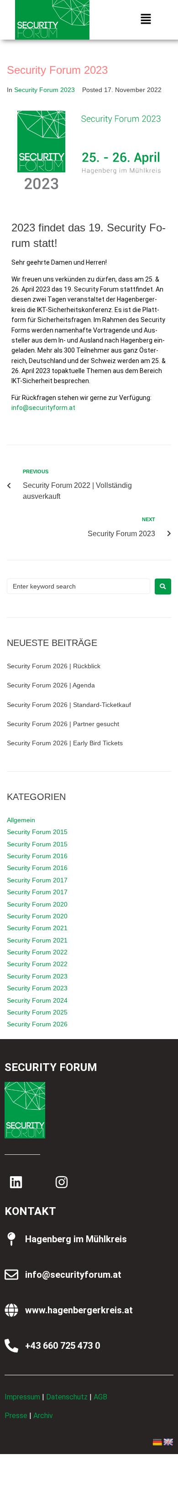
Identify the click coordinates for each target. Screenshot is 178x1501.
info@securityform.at (43, 407)
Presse (16, 1415)
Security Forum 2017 (37, 880)
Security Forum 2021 (37, 928)
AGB (100, 1397)
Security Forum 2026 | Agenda (51, 685)
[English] (168, 1442)
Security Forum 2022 (37, 952)
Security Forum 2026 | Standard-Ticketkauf (69, 704)
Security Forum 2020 (37, 904)
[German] (157, 1442)
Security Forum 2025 (37, 1012)
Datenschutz (67, 1397)
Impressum (22, 1397)
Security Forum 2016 (37, 856)
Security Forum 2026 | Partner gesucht (63, 723)
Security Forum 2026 (37, 1024)
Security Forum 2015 (37, 831)
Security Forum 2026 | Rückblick (53, 666)
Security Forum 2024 (37, 1000)
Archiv (43, 1415)
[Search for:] (78, 586)
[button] (145, 20)
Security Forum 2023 (44, 89)
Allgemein (21, 820)
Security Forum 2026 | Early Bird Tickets (65, 743)
